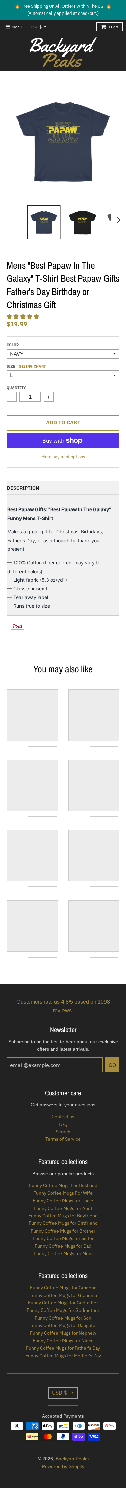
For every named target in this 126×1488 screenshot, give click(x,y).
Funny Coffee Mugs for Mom (63, 1253)
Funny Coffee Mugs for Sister (63, 1238)
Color (13, 344)
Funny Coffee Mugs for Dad (63, 1246)
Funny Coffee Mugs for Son (63, 1318)
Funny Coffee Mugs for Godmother (63, 1310)
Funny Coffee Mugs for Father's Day (63, 1348)
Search (63, 1132)
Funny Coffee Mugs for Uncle (63, 1200)
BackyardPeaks (72, 1458)
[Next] (118, 220)
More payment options (63, 457)
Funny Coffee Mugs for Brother (63, 1231)
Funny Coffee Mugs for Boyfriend (63, 1216)
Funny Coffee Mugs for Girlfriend (63, 1223)
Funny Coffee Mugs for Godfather (63, 1303)
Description (23, 488)
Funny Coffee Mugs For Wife (63, 1193)
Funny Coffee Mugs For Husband (63, 1185)
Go (112, 1065)
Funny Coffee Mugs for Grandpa (63, 1288)
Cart (113, 26)
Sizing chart (32, 366)
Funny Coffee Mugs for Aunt (63, 1208)
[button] (23, 317)
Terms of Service (63, 1139)
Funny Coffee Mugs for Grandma (63, 1295)
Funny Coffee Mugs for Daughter (63, 1325)
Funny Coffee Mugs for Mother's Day (63, 1356)
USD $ (36, 26)
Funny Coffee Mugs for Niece (63, 1341)
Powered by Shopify (63, 1466)
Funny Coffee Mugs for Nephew (63, 1333)
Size (26, 366)
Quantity (16, 387)
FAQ (63, 1124)
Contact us (63, 1116)
